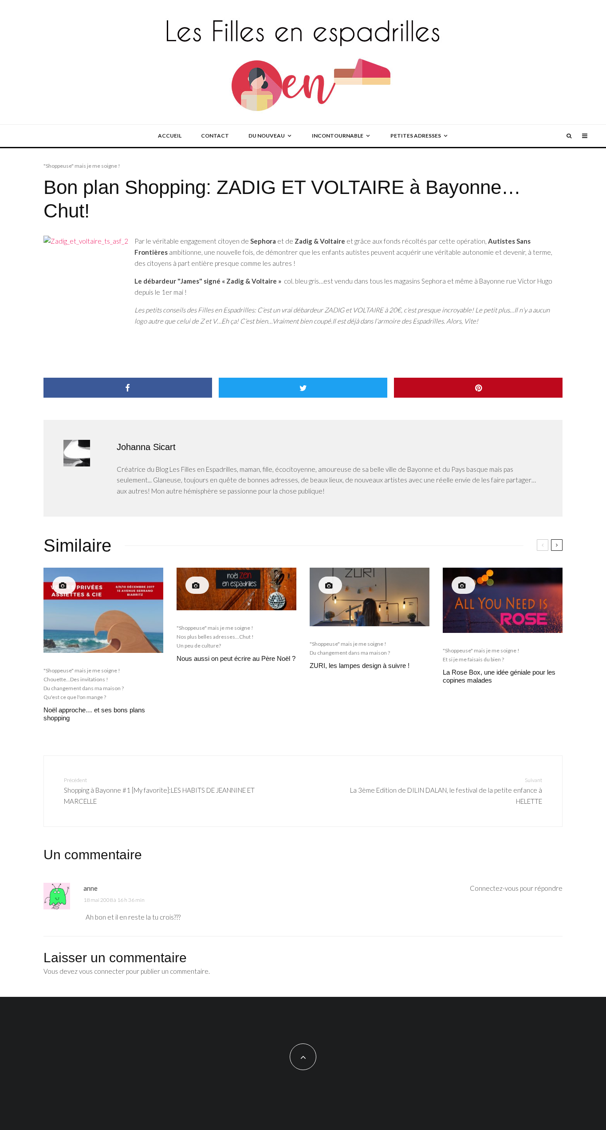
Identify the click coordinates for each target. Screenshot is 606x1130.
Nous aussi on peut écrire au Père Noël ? (236, 658)
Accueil (169, 135)
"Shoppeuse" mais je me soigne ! (81, 165)
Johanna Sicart (146, 447)
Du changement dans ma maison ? (83, 688)
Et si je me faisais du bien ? (473, 659)
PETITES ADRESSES (415, 135)
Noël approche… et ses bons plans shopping (94, 714)
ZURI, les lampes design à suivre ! (359, 665)
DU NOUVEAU (266, 135)
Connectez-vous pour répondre (516, 888)
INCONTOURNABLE (337, 135)
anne (90, 888)
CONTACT (215, 135)
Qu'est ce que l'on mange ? (74, 697)
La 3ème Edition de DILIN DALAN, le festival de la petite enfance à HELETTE (446, 791)
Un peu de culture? (199, 645)
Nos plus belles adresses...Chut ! (215, 636)
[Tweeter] (303, 388)
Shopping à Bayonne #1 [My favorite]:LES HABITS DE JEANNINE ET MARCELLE (159, 791)
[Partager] (127, 388)
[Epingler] (478, 388)
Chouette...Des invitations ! (75, 679)
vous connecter (102, 971)
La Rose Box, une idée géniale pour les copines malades (499, 676)
